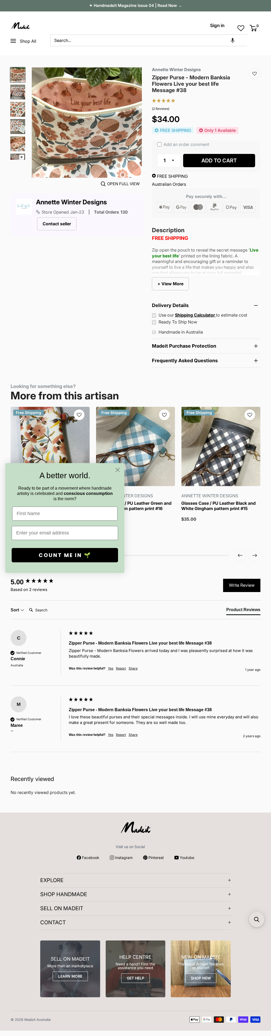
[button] (232, 40)
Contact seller (57, 223)
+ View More (170, 283)
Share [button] (133, 668)
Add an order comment (185, 144)
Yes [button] (110, 668)
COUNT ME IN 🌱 (65, 555)
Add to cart (219, 160)
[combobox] (148, 40)
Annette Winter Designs (71, 202)
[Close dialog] (117, 469)
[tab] (243, 611)
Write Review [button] (242, 585)
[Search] (253, 40)
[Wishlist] (254, 73)
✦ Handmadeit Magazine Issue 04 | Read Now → (135, 5)
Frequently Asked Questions (185, 360)
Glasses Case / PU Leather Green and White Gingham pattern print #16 (133, 506)
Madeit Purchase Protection (184, 346)
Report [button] (121, 668)
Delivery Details (170, 305)
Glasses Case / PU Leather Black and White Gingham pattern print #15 (218, 506)
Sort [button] (15, 610)
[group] (38, 582)
